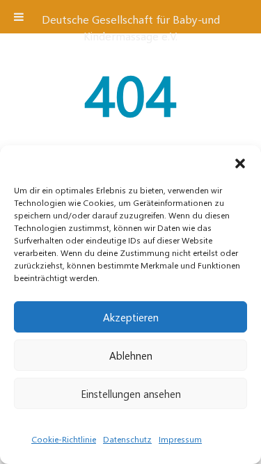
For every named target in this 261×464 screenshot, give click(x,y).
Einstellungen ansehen (131, 394)
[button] (240, 163)
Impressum (180, 439)
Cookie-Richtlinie (63, 439)
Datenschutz (127, 439)
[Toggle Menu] (19, 16)
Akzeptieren (131, 317)
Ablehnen (130, 355)
